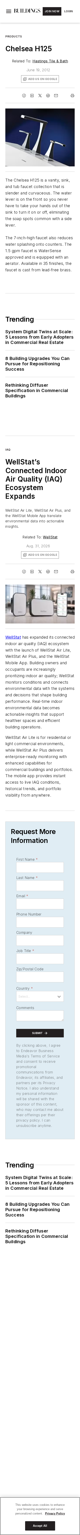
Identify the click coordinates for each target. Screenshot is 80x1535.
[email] (56, 95)
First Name (27, 859)
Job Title (25, 950)
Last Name (27, 877)
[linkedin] (32, 95)
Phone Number (29, 914)
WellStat (50, 537)
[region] (40, 1516)
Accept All (40, 1525)
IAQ (8, 449)
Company (24, 932)
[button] (8, 11)
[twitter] (40, 95)
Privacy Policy (55, 1513)
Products (13, 36)
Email (22, 896)
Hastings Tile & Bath (50, 61)
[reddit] (48, 95)
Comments (25, 1008)
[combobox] (40, 996)
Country (24, 988)
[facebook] (24, 95)
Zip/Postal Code (30, 969)
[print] (72, 95)
